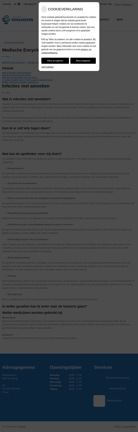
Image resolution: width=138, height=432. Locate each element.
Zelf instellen (47, 67)
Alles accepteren (55, 61)
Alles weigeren (83, 61)
